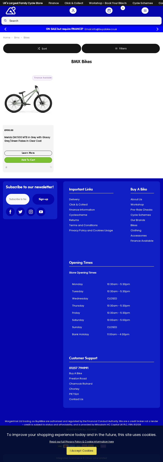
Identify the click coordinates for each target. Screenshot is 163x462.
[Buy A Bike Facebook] (10, 211)
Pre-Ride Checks (141, 210)
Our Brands (138, 220)
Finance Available (142, 241)
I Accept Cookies (81, 451)
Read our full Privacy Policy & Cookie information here (81, 442)
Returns (74, 220)
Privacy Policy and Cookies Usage (91, 230)
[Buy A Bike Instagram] (30, 211)
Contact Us (76, 399)
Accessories (139, 235)
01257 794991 (78, 368)
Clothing (136, 230)
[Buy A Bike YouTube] (41, 211)
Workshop (137, 204)
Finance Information (82, 210)
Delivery (74, 199)
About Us (136, 199)
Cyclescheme (78, 215)
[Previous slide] (6, 29)
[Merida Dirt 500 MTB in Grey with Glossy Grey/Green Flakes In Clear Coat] (28, 99)
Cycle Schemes (141, 215)
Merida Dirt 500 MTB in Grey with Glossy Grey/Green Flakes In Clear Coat (27, 139)
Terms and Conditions (83, 225)
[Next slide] (157, 29)
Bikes (134, 225)
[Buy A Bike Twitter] (20, 211)
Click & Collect (78, 204)
